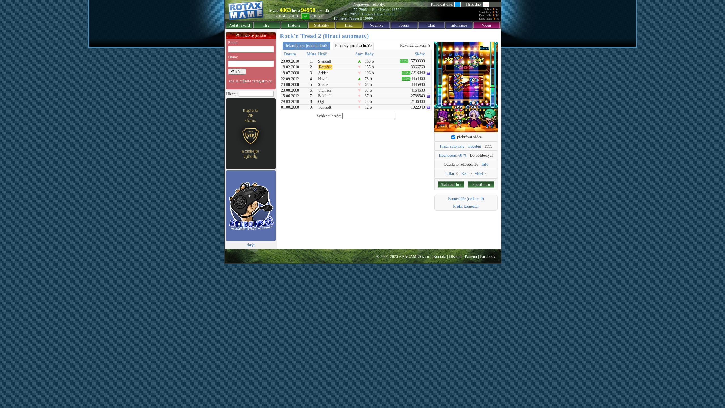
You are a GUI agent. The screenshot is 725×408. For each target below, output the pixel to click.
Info (484, 164)
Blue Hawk (380, 10)
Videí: (479, 173)
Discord (455, 256)
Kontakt (439, 256)
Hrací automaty (452, 146)
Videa (486, 25)
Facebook (487, 256)
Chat (431, 25)
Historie (294, 25)
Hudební (474, 146)
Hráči (349, 25)
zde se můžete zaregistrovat (250, 81)
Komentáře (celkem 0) (466, 199)
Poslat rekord (239, 25)
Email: (233, 43)
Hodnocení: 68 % (453, 155)
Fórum (403, 25)
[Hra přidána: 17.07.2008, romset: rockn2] (466, 87)
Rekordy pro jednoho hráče (306, 46)
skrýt (251, 245)
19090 (368, 18)
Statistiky (321, 25)
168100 (390, 14)
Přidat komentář (466, 206)
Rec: (464, 173)
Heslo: (233, 57)
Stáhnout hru (451, 184)
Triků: (450, 173)
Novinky (376, 25)
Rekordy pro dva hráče (353, 46)
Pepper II (355, 18)
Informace (459, 25)
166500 (396, 10)
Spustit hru (481, 184)
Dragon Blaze (372, 14)
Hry (266, 25)
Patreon (471, 256)
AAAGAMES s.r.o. (414, 256)
